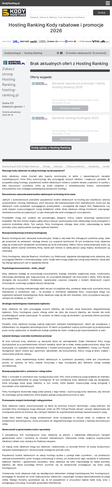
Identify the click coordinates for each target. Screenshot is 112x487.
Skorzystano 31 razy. (61, 134)
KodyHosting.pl (11, 3)
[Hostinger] (60, 41)
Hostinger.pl (68, 17)
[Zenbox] (69, 41)
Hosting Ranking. (59, 100)
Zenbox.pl (44, 17)
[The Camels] (87, 41)
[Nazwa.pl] (51, 41)
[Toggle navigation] (108, 3)
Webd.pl (53, 17)
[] (78, 53)
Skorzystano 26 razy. (61, 103)
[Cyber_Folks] (6, 41)
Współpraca (94, 166)
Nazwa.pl (34, 17)
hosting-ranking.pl (10, 92)
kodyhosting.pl (13, 53)
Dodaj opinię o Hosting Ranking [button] (50, 147)
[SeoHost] (24, 41)
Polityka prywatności (75, 166)
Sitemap (46, 166)
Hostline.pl (79, 17)
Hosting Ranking (33, 53)
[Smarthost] (78, 41)
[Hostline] (105, 41)
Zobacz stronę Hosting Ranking (8, 77)
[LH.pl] (15, 41)
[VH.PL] (96, 41)
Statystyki (58, 166)
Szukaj (101, 12)
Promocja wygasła (70, 108)
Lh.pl (60, 17)
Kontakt (106, 166)
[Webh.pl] (33, 41)
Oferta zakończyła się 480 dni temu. (83, 100)
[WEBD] (42, 41)
